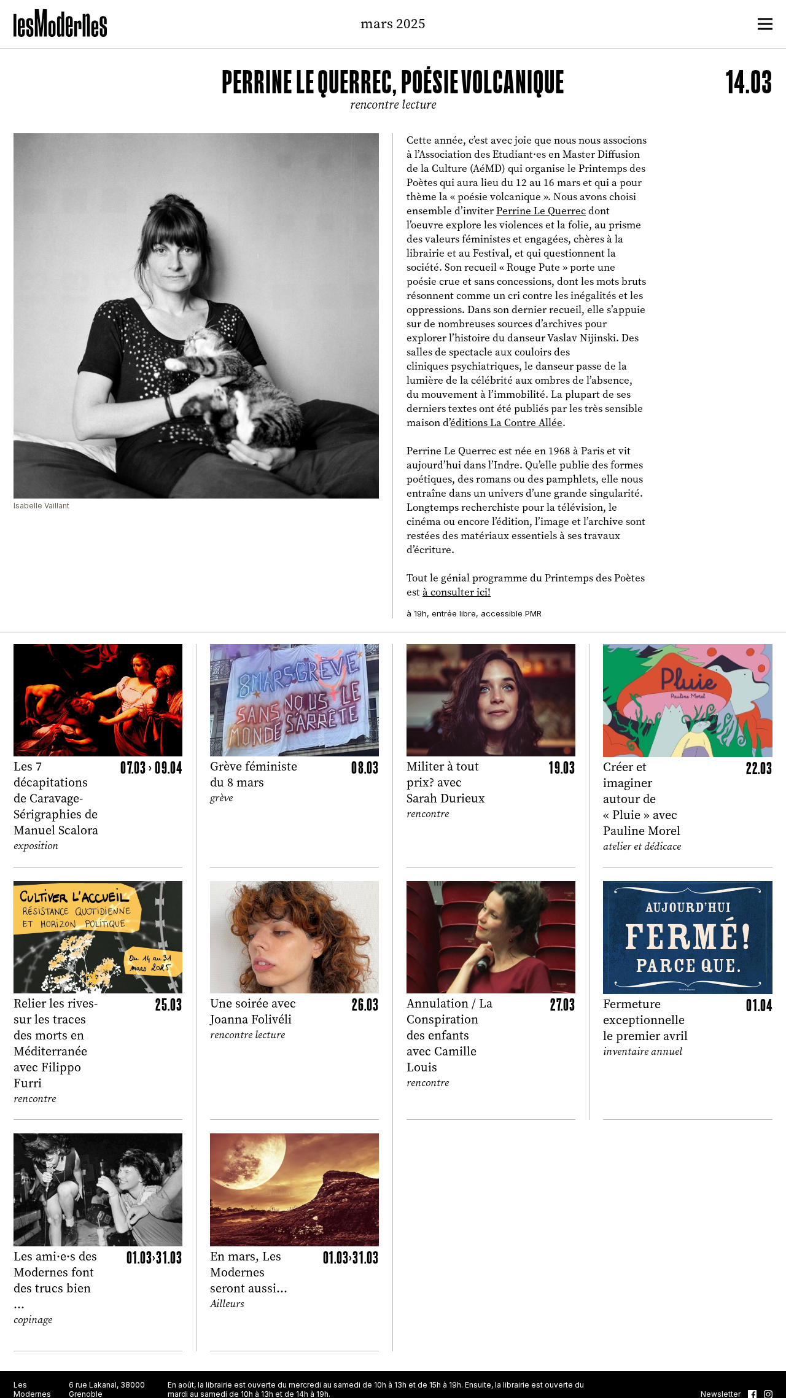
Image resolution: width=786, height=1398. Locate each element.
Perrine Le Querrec (541, 211)
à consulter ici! (456, 592)
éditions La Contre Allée (506, 423)
